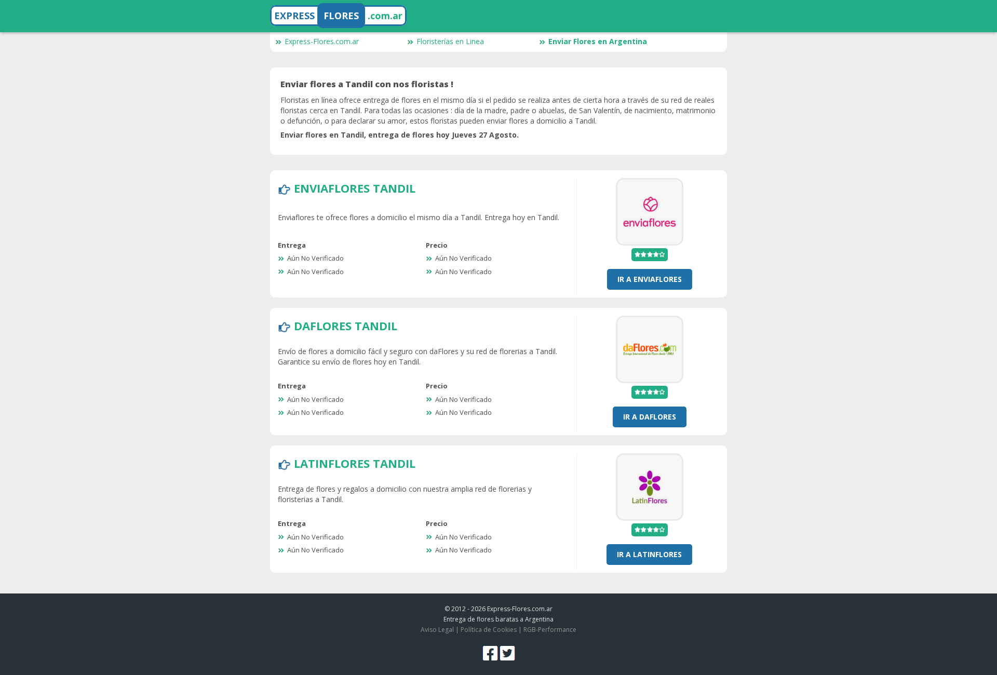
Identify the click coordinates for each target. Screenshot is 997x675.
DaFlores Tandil (345, 325)
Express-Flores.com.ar (322, 41)
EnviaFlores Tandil (354, 188)
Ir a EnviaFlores (649, 279)
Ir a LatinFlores (649, 554)
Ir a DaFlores (649, 417)
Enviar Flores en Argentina (597, 41)
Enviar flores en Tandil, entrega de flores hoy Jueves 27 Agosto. (399, 135)
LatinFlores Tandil (354, 463)
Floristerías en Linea (450, 41)
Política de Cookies (489, 629)
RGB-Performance (549, 629)
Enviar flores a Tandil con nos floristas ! (366, 84)
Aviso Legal (437, 629)
